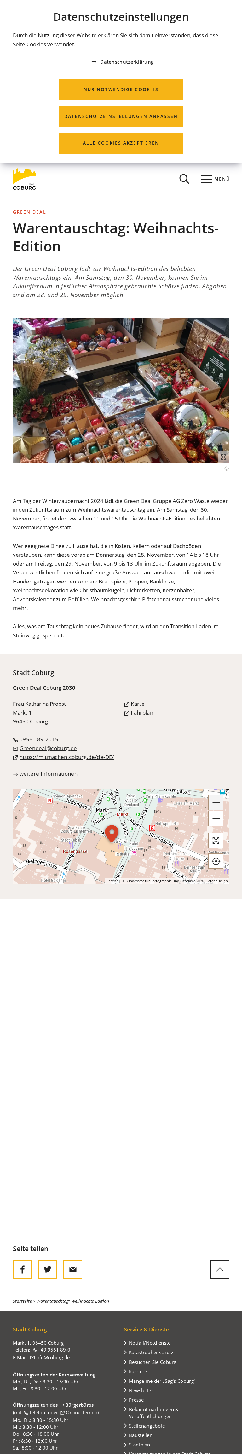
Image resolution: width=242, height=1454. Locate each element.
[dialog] (121, 81)
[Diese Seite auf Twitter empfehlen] (47, 1269)
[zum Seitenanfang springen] (219, 1269)
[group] (121, 836)
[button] (121, 390)
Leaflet (112, 880)
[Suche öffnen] (184, 179)
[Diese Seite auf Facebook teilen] (22, 1269)
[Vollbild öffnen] (215, 840)
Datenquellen (217, 880)
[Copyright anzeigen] (223, 468)
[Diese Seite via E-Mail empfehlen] (72, 1269)
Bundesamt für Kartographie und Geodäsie (160, 880)
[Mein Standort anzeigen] (215, 861)
